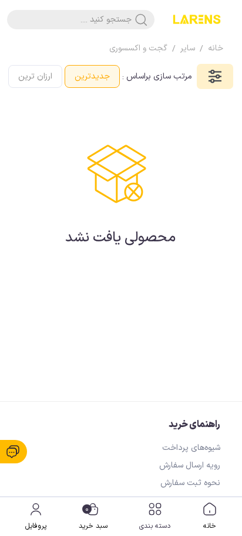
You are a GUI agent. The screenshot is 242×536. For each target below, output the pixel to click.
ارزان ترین (35, 76)
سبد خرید (93, 517)
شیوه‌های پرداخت (191, 448)
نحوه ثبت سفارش (190, 483)
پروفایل (35, 526)
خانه (209, 526)
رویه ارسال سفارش (189, 465)
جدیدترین (92, 76)
